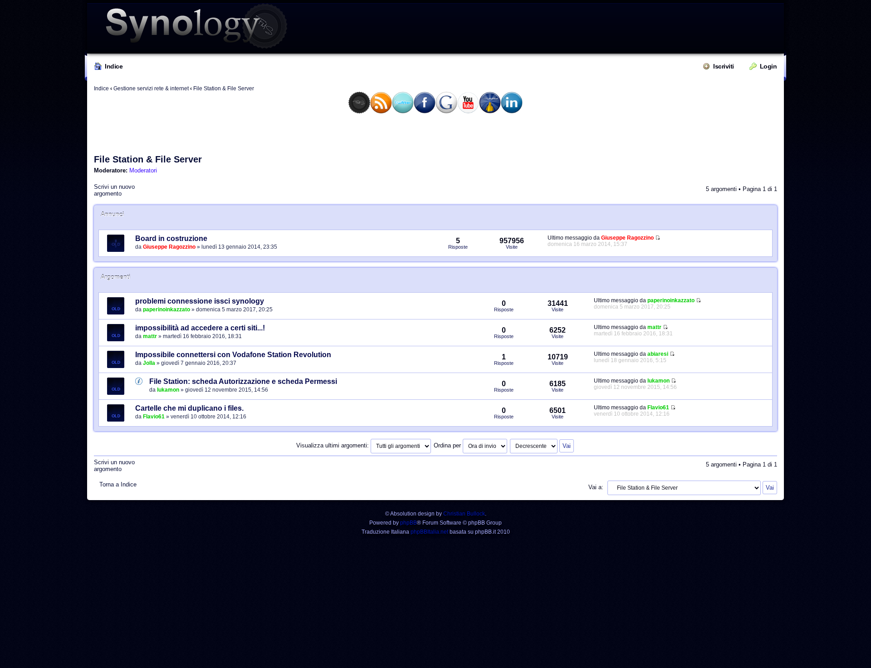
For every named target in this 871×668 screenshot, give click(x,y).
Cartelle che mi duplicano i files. (189, 408)
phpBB (408, 523)
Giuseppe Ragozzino (169, 247)
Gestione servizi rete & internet (151, 88)
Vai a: (595, 487)
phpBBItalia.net (429, 532)
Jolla (149, 363)
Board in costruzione (171, 238)
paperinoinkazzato (166, 309)
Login (768, 66)
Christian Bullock (464, 514)
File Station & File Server (223, 88)
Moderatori (143, 170)
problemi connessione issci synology (199, 301)
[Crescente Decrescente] (542, 445)
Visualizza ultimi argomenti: (333, 445)
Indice (113, 66)
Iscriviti (723, 66)
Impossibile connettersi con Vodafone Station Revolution (233, 355)
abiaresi (657, 354)
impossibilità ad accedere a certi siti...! (200, 328)
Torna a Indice (118, 484)
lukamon (168, 390)
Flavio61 (154, 416)
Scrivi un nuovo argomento (114, 190)
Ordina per (448, 445)
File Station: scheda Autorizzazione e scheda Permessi (243, 381)
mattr (150, 336)
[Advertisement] (435, 133)
